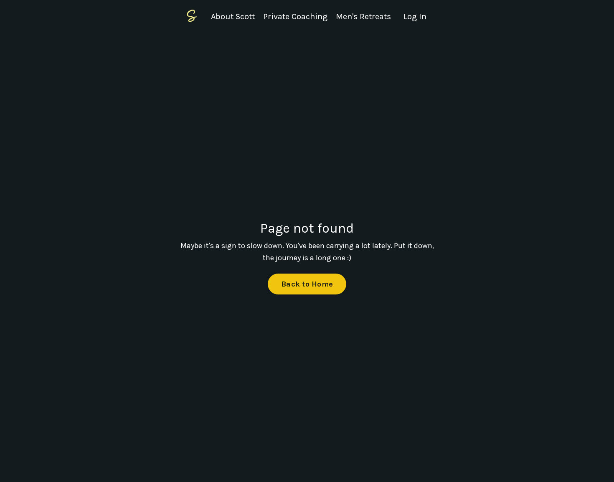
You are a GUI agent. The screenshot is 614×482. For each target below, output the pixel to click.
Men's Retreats (363, 16)
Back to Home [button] (307, 284)
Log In (414, 16)
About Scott (233, 16)
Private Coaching (295, 16)
